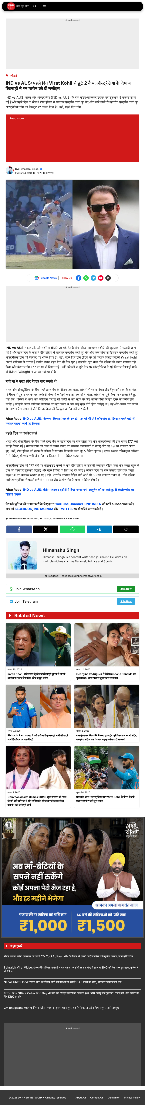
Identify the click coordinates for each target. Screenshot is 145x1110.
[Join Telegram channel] (93, 278)
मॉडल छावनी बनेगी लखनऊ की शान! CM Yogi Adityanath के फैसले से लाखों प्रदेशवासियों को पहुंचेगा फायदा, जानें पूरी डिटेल (68, 956)
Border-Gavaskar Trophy (24, 518)
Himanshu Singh (29, 168)
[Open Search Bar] (35, 6)
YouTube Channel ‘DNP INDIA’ (78, 504)
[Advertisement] (74, 30)
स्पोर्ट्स (13, 75)
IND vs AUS (46, 518)
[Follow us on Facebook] (78, 278)
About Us (81, 1097)
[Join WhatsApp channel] (86, 278)
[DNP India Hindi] (18, 6)
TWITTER (66, 509)
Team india (59, 518)
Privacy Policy (132, 1097)
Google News (49, 277)
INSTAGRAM (43, 509)
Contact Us (97, 1097)
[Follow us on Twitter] (108, 278)
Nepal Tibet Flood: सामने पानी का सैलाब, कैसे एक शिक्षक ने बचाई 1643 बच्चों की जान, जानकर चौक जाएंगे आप (62, 982)
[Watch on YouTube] (100, 278)
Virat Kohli (72, 518)
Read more (16, 118)
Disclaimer (114, 1097)
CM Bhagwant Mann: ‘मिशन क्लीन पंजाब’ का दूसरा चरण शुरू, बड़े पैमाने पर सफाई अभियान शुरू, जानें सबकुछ (61, 1008)
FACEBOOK (23, 509)
